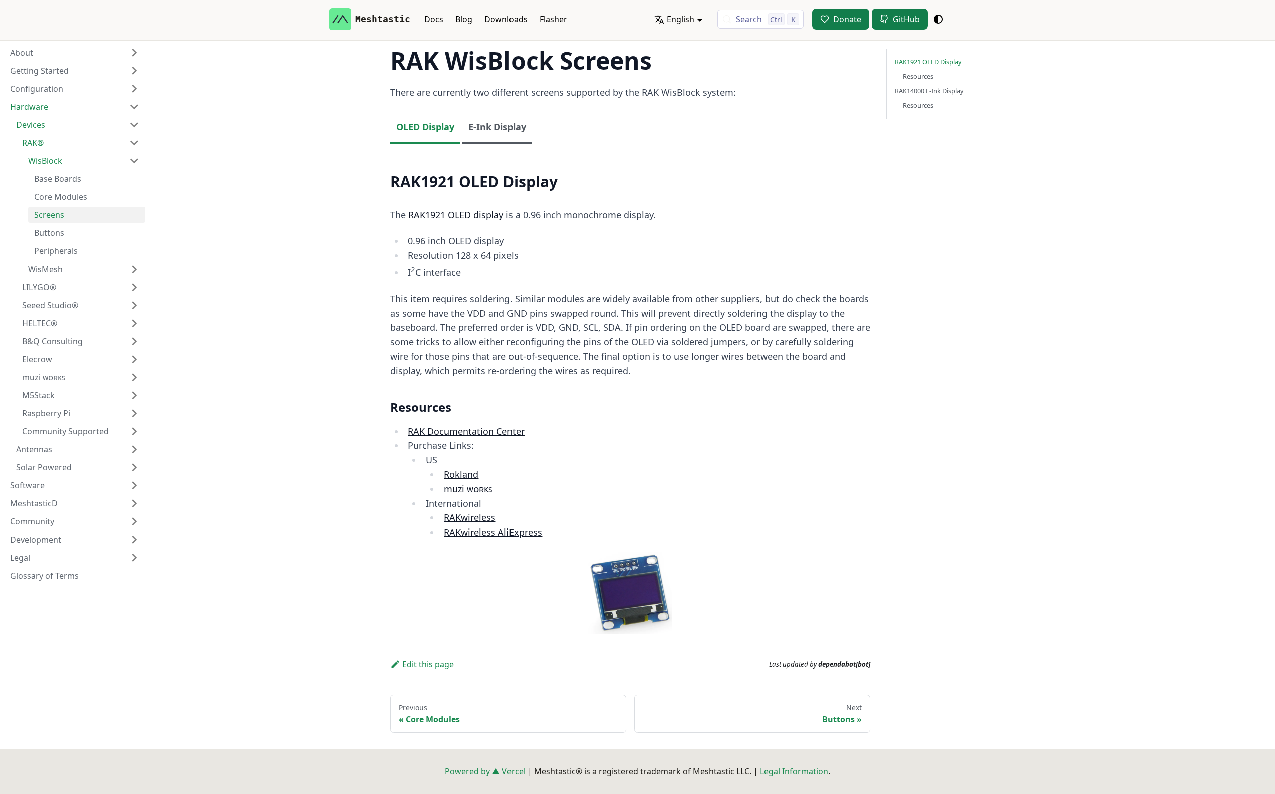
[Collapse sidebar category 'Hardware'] (134, 107)
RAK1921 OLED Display (928, 61)
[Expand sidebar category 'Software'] (134, 485)
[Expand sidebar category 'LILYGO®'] (134, 287)
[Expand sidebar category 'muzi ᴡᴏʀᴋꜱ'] (134, 377)
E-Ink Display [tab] (497, 127)
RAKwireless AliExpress (493, 532)
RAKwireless (469, 517)
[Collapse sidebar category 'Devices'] (134, 125)
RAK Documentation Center (466, 431)
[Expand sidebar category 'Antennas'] (134, 449)
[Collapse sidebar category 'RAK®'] (134, 143)
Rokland (461, 474)
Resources (918, 76)
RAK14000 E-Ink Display (929, 90)
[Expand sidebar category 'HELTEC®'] (134, 323)
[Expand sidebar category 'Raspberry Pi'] (134, 413)
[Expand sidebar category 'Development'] (134, 540)
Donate (847, 19)
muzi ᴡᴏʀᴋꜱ (468, 489)
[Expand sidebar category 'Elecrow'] (134, 359)
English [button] (680, 19)
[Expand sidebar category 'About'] (134, 53)
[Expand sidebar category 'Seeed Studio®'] (134, 305)
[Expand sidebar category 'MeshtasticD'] (134, 503)
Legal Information (794, 771)
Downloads (506, 19)
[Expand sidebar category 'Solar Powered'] (134, 467)
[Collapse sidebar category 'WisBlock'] (134, 161)
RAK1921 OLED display (455, 215)
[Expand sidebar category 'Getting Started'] (134, 71)
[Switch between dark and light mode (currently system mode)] (938, 19)
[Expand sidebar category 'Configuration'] (134, 89)
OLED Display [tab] (425, 127)
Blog (463, 19)
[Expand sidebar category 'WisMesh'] (134, 269)
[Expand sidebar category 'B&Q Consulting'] (134, 341)
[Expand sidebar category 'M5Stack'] (134, 395)
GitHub (906, 19)
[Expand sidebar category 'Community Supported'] (134, 431)
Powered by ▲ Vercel (485, 771)
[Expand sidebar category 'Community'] (134, 521)
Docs (433, 19)
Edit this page (428, 664)
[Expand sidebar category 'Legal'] (134, 558)
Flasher (553, 19)
